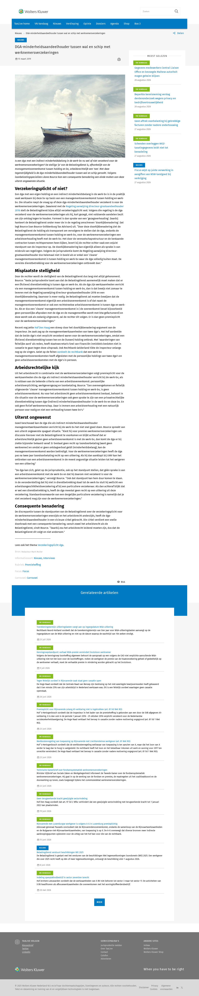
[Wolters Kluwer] (33, 11)
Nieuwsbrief (27, 945)
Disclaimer (144, 987)
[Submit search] (176, 11)
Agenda (114, 23)
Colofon (104, 955)
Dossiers (100, 23)
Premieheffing (33, 564)
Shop (127, 23)
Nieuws (57, 23)
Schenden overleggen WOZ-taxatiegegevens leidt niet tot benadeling (151, 147)
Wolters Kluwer (151, 948)
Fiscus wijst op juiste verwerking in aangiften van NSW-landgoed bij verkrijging (153, 174)
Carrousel (32, 577)
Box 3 (137, 23)
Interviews (49, 558)
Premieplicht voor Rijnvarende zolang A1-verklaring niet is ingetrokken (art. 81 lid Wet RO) (79, 709)
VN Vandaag (41, 23)
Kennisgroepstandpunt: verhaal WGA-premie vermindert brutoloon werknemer (74, 652)
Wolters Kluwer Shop (153, 952)
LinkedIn (26, 952)
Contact (104, 952)
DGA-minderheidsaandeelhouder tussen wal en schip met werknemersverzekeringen (65, 33)
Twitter (25, 948)
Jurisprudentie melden (111, 945)
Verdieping (72, 23)
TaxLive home (22, 23)
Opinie (87, 23)
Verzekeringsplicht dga (50, 545)
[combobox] (156, 11)
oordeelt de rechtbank (70, 351)
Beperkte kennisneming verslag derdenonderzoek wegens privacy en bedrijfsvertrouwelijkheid (155, 98)
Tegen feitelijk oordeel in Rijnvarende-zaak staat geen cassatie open (69, 681)
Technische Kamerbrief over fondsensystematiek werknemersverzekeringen (72, 770)
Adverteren (106, 959)
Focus (26, 571)
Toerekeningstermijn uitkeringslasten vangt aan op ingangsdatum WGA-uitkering (75, 627)
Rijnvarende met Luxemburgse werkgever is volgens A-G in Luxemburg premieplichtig (77, 824)
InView (147, 945)
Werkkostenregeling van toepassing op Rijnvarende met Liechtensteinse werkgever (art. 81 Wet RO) (83, 741)
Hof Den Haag (42, 327)
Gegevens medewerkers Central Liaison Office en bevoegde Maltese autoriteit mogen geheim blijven (156, 71)
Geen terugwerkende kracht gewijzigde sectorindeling (62, 798)
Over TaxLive (107, 948)
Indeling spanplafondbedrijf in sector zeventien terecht (63, 877)
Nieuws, (38, 558)
